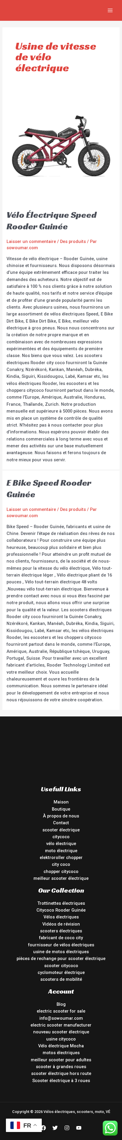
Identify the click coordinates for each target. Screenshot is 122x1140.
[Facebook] (43, 1127)
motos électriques (61, 1052)
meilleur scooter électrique (61, 878)
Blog (61, 1004)
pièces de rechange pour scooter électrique (61, 958)
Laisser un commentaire (31, 241)
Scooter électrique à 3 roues (61, 1080)
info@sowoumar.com (61, 1018)
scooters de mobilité (61, 979)
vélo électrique (61, 843)
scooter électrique (61, 830)
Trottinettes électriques (61, 903)
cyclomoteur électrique (61, 972)
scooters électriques (61, 931)
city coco (61, 864)
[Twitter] (55, 1127)
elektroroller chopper (61, 857)
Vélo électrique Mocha (61, 1046)
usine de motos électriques (61, 951)
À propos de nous (61, 816)
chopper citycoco (61, 871)
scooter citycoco (61, 965)
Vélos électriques (61, 917)
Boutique (61, 809)
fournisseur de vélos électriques (61, 945)
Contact (61, 822)
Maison (61, 802)
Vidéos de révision (61, 924)
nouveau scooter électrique (61, 1032)
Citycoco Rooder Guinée (61, 910)
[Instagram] (67, 1127)
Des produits (73, 241)
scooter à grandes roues (61, 1066)
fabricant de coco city (61, 937)
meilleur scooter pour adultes (61, 1059)
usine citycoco (61, 1039)
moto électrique (61, 850)
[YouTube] (78, 1127)
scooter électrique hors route (61, 1073)
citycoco (61, 836)
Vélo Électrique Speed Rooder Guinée (52, 220)
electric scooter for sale (61, 1011)
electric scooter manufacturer (61, 1025)
